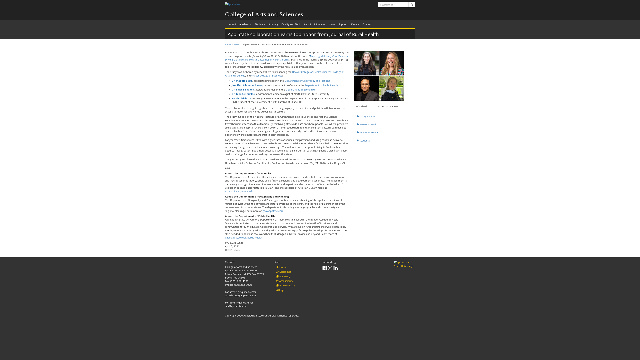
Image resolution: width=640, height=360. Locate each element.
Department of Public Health (321, 85)
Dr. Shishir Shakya (243, 89)
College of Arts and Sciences (264, 14)
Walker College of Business (266, 75)
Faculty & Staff (367, 124)
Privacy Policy (287, 285)
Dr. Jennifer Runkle (243, 94)
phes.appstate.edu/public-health (243, 237)
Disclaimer (285, 271)
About (232, 24)
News (332, 24)
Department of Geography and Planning (307, 80)
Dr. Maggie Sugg (242, 80)
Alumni (307, 24)
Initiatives (319, 24)
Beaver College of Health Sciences (312, 72)
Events (355, 24)
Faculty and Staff (290, 24)
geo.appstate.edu (272, 210)
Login (281, 290)
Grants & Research (370, 132)
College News (367, 116)
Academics (245, 24)
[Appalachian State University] (271, 4)
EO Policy (284, 276)
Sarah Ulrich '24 (241, 98)
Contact (366, 24)
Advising (273, 24)
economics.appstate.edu (239, 191)
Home (228, 44)
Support (343, 24)
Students (260, 24)
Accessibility (285, 280)
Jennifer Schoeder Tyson (247, 85)
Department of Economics (301, 89)
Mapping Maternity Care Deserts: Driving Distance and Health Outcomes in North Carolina (286, 57)
